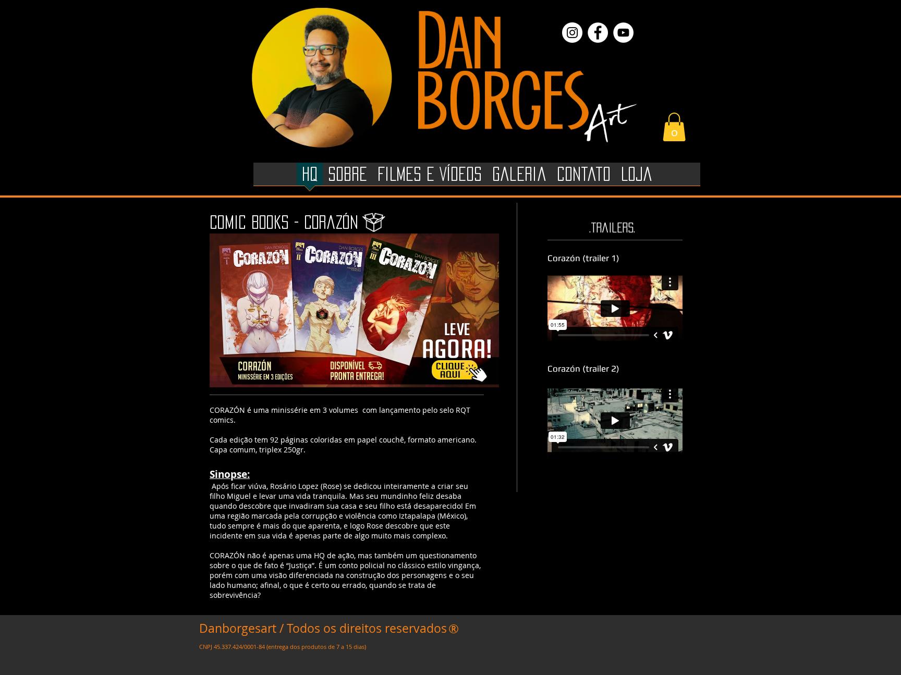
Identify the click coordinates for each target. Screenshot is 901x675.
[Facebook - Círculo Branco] (598, 32)
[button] (674, 127)
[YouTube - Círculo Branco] (623, 32)
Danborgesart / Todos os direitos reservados (323, 628)
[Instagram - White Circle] (572, 32)
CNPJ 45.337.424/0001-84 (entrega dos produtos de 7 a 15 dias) (282, 647)
